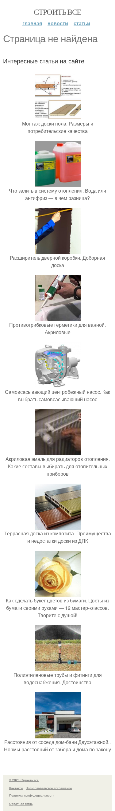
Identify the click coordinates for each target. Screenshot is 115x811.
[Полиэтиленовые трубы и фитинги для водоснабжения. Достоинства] (58, 667)
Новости (58, 23)
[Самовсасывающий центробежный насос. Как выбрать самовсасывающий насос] (58, 384)
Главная (32, 23)
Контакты (16, 788)
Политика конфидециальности (32, 795)
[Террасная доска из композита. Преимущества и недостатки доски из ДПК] (58, 525)
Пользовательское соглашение (49, 788)
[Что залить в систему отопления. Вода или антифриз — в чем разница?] (58, 183)
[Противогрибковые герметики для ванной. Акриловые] (58, 317)
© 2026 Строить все (24, 780)
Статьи (82, 23)
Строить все (57, 11)
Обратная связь (21, 803)
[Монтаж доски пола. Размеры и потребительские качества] (58, 116)
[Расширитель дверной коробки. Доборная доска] (58, 250)
